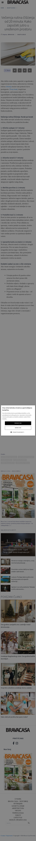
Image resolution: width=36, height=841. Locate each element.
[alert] (18, 420)
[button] (18, 432)
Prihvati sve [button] (18, 423)
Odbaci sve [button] (18, 428)
